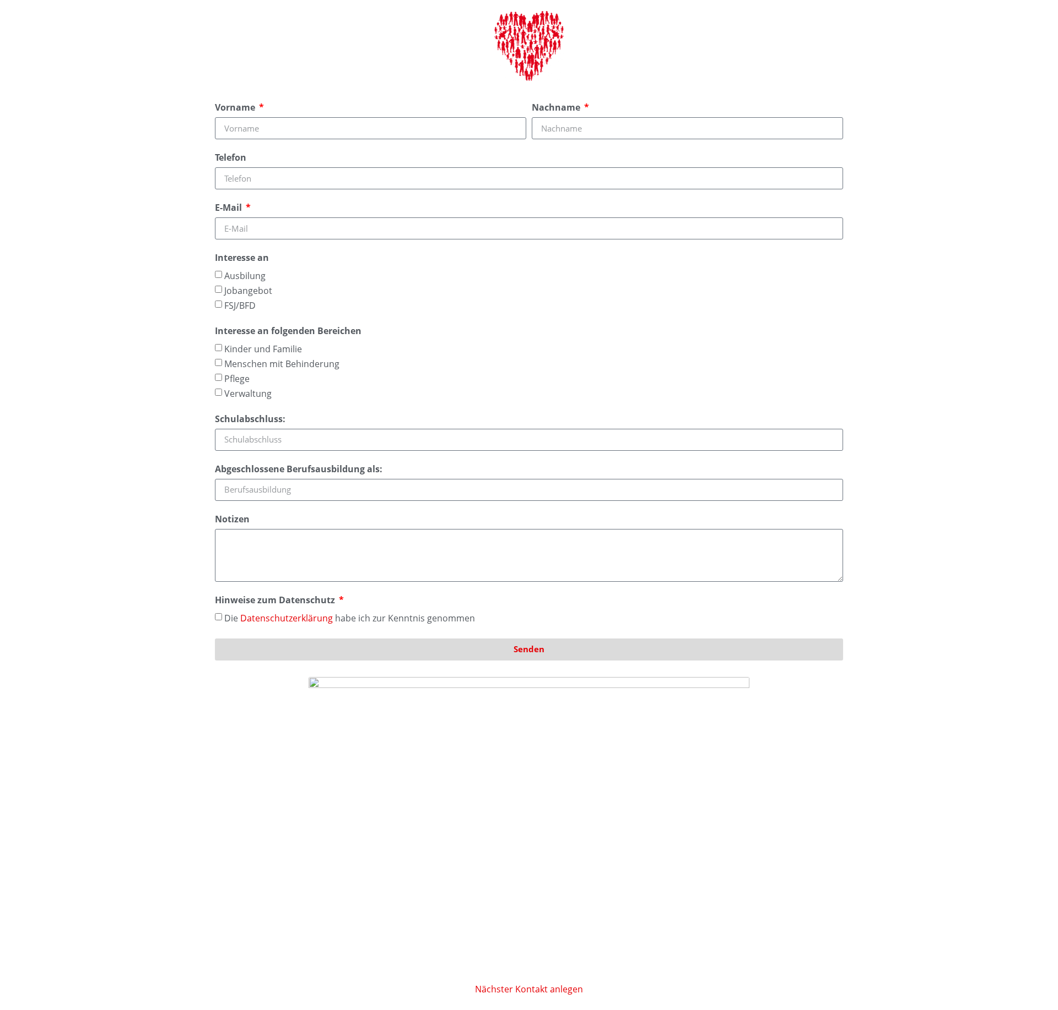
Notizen (232, 520)
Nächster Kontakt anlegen (529, 989)
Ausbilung (245, 276)
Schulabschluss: (250, 419)
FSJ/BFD (240, 305)
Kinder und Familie (263, 348)
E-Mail (229, 208)
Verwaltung (248, 393)
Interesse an (242, 258)
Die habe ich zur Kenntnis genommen (349, 618)
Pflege (237, 379)
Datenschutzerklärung (286, 618)
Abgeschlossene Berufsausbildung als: (298, 470)
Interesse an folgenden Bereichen (288, 331)
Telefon (230, 158)
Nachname (557, 108)
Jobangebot (248, 291)
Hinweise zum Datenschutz (276, 601)
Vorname (236, 108)
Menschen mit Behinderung (281, 364)
